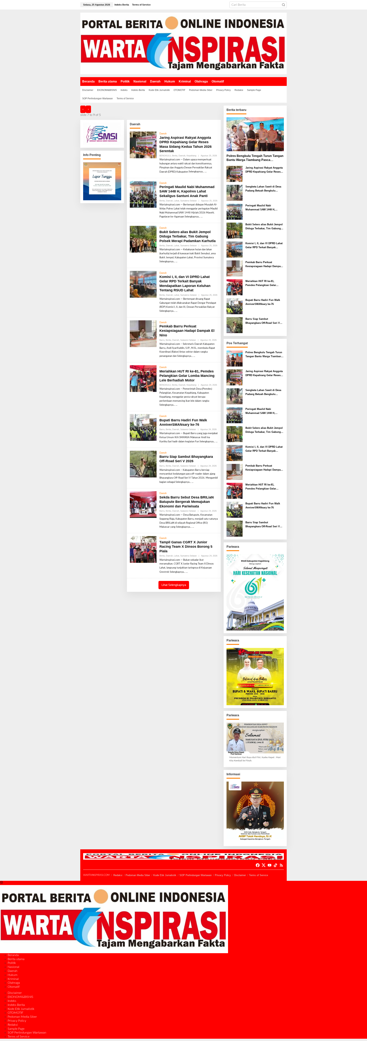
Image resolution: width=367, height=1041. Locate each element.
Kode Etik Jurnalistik (164, 875)
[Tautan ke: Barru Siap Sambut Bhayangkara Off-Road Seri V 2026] (143, 464)
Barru (162, 340)
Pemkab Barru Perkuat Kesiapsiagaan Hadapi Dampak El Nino (186, 330)
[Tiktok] (275, 865)
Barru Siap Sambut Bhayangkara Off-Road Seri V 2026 (186, 459)
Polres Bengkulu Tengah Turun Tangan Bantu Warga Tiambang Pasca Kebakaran (255, 158)
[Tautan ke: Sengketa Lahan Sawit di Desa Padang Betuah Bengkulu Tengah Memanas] (235, 193)
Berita (174, 155)
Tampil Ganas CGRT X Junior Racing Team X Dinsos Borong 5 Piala (185, 546)
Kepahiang (191, 155)
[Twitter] (263, 865)
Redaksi (117, 875)
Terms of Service (258, 875)
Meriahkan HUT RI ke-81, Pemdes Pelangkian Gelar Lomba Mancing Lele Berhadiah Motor (186, 375)
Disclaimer (240, 875)
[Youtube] (269, 865)
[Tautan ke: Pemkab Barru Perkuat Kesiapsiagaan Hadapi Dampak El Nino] (143, 333)
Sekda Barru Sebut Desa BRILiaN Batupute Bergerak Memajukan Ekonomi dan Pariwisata (186, 501)
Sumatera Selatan (188, 200)
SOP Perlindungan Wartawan (195, 875)
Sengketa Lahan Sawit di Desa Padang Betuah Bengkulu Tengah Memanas (263, 189)
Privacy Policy (223, 875)
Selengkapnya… (196, 172)
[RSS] (281, 865)
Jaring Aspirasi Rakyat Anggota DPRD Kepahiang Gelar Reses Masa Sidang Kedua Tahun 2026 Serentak (264, 170)
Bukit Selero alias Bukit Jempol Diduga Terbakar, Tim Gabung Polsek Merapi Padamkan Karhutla (187, 236)
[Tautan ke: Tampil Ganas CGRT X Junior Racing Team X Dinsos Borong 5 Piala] (143, 549)
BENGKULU (165, 155)
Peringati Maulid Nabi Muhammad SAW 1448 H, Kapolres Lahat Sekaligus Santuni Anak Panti (186, 191)
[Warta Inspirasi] (183, 43)
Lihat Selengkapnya (174, 584)
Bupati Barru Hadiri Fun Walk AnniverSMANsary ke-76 (262, 302)
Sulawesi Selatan (188, 340)
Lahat (176, 200)
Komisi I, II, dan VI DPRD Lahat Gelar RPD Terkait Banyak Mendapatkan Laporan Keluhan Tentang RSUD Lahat (264, 246)
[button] (283, 5)
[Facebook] (257, 865)
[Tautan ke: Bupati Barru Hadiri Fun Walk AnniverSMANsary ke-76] (143, 427)
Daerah (163, 133)
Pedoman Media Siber (138, 875)
